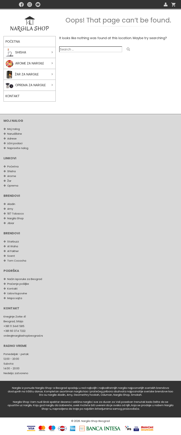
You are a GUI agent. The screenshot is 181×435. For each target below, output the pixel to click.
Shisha (20, 52)
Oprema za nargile (30, 85)
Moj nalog (13, 129)
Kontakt (12, 96)
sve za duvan (102, 402)
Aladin (11, 204)
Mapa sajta (14, 298)
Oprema (12, 185)
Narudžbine (14, 134)
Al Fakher (13, 251)
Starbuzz (13, 241)
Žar (9, 181)
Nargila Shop (15, 218)
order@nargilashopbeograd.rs (23, 335)
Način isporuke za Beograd (24, 279)
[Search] (128, 49)
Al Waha (12, 246)
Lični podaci (14, 143)
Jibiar (10, 223)
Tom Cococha (16, 260)
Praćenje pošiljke (18, 284)
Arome (11, 176)
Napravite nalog (17, 148)
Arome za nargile (29, 63)
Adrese (12, 138)
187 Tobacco (15, 213)
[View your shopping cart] (173, 4)
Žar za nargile (27, 74)
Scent (11, 256)
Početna (12, 41)
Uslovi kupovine (17, 293)
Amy (10, 209)
